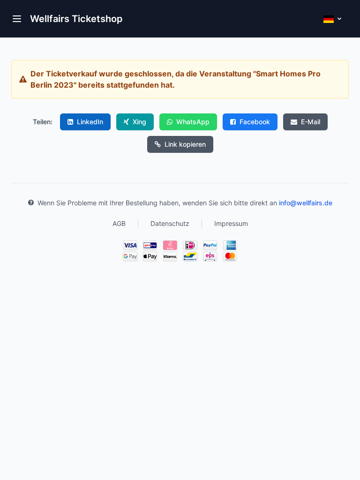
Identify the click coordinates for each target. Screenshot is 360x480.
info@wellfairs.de (305, 203)
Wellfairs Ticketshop (76, 18)
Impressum (231, 223)
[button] (16, 18)
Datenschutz (169, 223)
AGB (119, 223)
